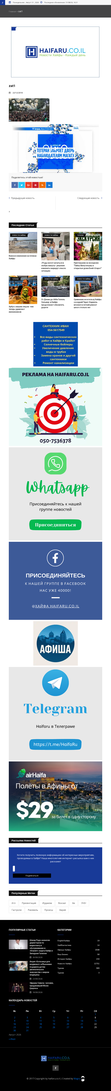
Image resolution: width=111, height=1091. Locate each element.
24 (27, 1027)
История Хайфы (78, 959)
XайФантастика (78, 945)
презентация (29, 903)
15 (95, 1020)
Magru (77, 1078)
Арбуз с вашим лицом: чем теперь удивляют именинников (21, 309)
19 (54, 1024)
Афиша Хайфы (78, 950)
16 (14, 1024)
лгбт (83, 903)
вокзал (62, 903)
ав (73, 903)
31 (27, 1030)
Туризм (78, 968)
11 (40, 1020)
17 (27, 1024)
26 (54, 1027)
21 (82, 1024)
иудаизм (47, 903)
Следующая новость (88, 198)
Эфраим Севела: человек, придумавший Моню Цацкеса (41, 985)
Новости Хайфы (78, 963)
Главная (12, 11)
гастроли (17, 909)
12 (54, 1020)
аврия (62, 909)
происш (48, 909)
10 (27, 1020)
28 (82, 1027)
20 (68, 1024)
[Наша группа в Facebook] (56, 1068)
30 (14, 1030)
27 (68, 1027)
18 (40, 1024)
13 (68, 1020)
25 (40, 1027)
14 (82, 1020)
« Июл (12, 1039)
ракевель (33, 909)
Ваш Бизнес (78, 954)
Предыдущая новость (23, 198)
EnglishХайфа (78, 941)
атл (13, 903)
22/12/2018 (18, 92)
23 (14, 1027)
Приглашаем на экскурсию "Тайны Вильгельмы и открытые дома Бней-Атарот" (88, 265)
